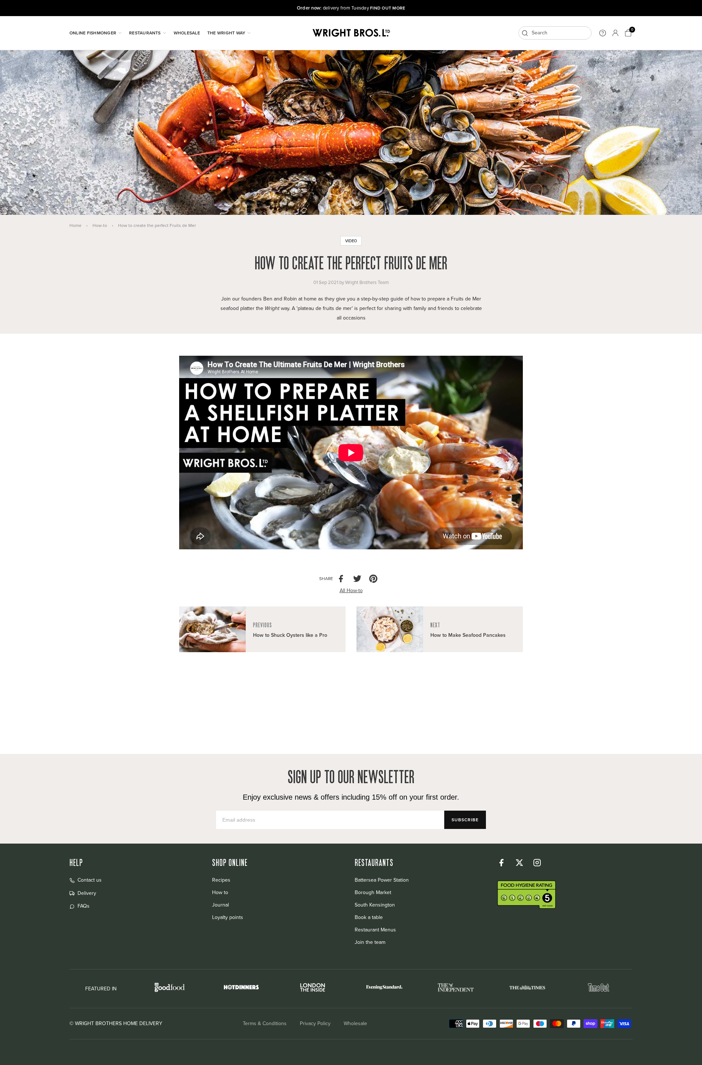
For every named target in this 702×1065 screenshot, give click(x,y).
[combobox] (555, 33)
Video (351, 241)
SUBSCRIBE (465, 819)
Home (75, 225)
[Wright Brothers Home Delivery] (351, 32)
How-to (100, 225)
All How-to (351, 590)
